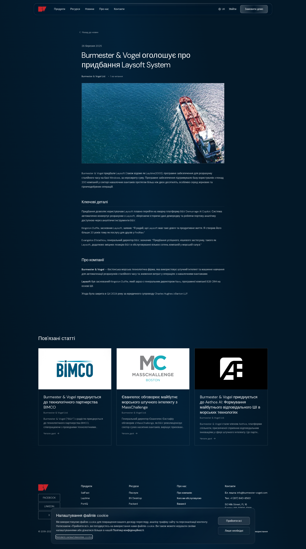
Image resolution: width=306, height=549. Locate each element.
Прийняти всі (234, 520)
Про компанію (184, 492)
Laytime (85, 498)
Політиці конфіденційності (128, 530)
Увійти (232, 9)
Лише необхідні (234, 530)
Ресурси (75, 9)
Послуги (133, 492)
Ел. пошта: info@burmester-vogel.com (246, 492)
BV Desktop (135, 498)
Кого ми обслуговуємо (189, 498)
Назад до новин (90, 32)
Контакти (119, 9)
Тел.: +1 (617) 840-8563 (238, 498)
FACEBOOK (49, 497)
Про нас (104, 9)
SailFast (85, 492)
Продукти (59, 9)
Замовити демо (254, 9)
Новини (89, 9)
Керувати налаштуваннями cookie (74, 536)
